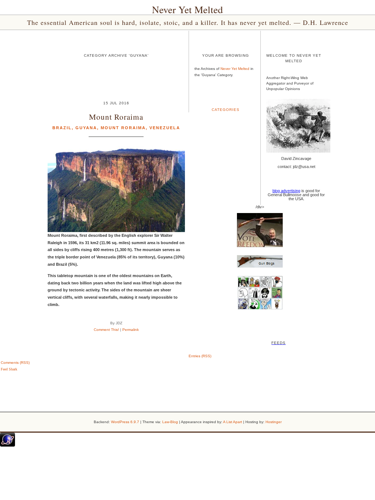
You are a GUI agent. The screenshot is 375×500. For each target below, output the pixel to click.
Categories (226, 110)
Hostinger (274, 422)
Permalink (130, 330)
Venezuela (164, 128)
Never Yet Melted (187, 9)
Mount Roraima (116, 116)
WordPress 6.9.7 (125, 422)
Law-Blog (170, 422)
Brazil (62, 128)
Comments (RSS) (15, 363)
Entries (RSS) (200, 356)
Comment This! (106, 330)
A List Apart (232, 422)
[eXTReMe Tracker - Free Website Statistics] (7, 445)
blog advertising (286, 191)
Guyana (86, 128)
